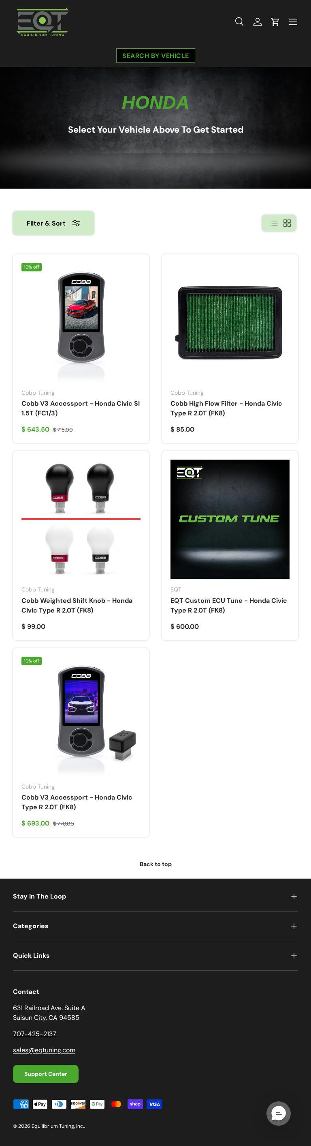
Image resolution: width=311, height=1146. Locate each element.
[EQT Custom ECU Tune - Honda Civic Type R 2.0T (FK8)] (230, 519)
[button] (275, 22)
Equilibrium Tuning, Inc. (58, 1126)
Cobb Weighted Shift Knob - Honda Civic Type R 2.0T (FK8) (76, 605)
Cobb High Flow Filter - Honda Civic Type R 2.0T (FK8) (226, 408)
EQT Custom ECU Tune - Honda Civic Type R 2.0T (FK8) (228, 605)
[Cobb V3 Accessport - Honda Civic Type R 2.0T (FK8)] (81, 716)
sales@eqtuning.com (44, 1050)
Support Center (45, 1073)
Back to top (156, 864)
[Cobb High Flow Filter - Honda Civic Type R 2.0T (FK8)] (230, 322)
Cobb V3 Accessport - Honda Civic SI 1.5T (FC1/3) (80, 408)
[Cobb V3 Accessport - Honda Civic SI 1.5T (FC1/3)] (81, 322)
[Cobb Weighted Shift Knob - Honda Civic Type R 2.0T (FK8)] (81, 519)
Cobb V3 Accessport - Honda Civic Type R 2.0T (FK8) (76, 802)
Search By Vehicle (155, 55)
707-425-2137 (34, 1034)
